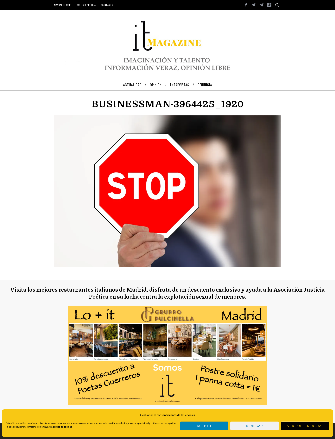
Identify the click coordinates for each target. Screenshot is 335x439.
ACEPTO (204, 426)
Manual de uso (62, 4)
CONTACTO (107, 4)
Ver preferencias (305, 426)
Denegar (254, 426)
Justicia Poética (86, 4)
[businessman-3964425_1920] (167, 265)
